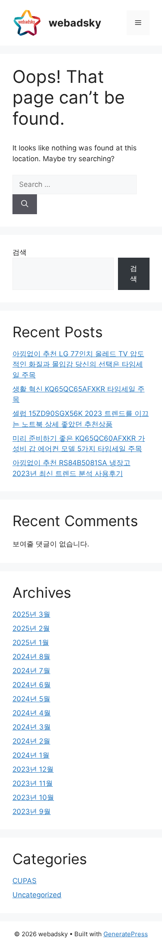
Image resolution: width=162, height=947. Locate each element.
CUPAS (24, 881)
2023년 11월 (32, 783)
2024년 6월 (31, 685)
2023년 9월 (31, 811)
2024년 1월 (30, 755)
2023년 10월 (33, 797)
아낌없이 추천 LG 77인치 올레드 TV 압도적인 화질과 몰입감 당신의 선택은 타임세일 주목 (78, 364)
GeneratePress (125, 934)
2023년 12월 (33, 769)
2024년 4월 (31, 713)
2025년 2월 (31, 628)
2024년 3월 (31, 727)
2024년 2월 (31, 741)
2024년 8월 (31, 656)
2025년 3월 (31, 614)
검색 (19, 252)
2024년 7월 (31, 671)
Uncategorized (36, 895)
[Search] (24, 204)
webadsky (75, 23)
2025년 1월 (30, 642)
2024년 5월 (31, 699)
